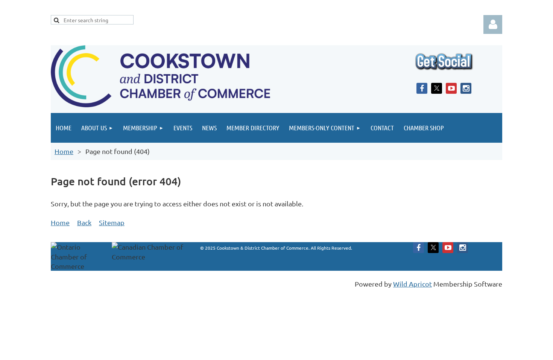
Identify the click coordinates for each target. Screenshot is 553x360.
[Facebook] (421, 88)
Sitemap (112, 222)
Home (64, 151)
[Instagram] (465, 88)
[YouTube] (451, 88)
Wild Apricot (412, 284)
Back (84, 222)
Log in (492, 24)
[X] (436, 88)
